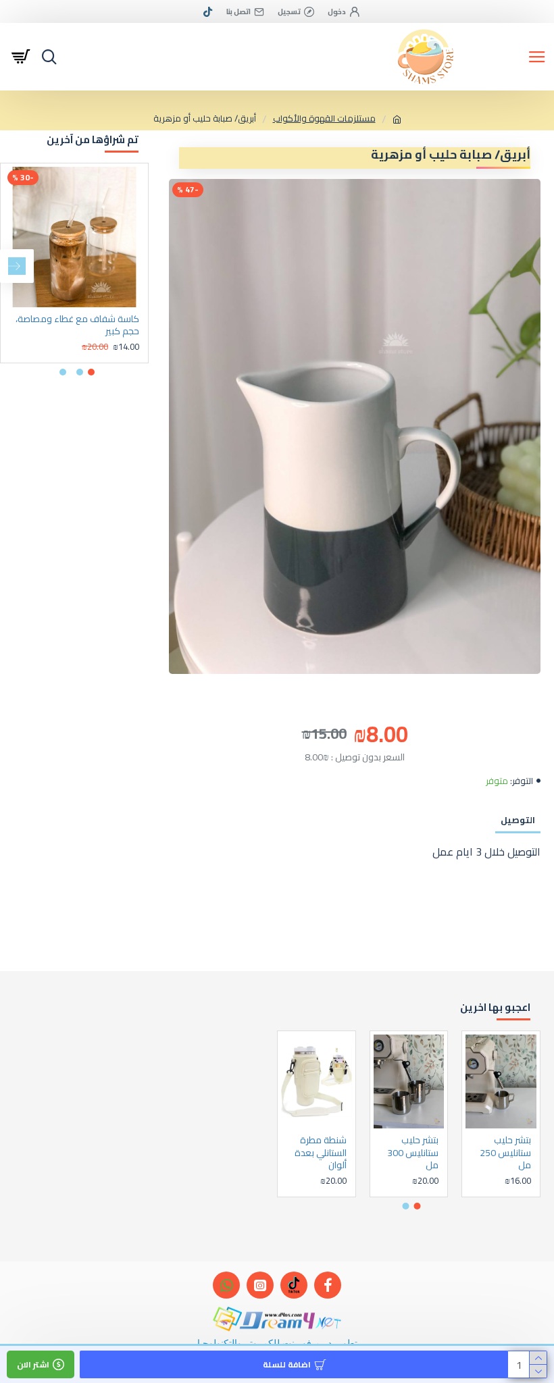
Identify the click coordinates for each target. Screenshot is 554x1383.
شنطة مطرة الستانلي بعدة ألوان (321, 1152)
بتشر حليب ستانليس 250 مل (505, 1152)
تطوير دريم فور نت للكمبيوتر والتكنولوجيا (277, 1343)
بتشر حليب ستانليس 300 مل (412, 1152)
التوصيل (518, 820)
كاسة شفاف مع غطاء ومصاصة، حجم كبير (77, 325)
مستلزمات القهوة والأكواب (324, 119)
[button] (132, 266)
